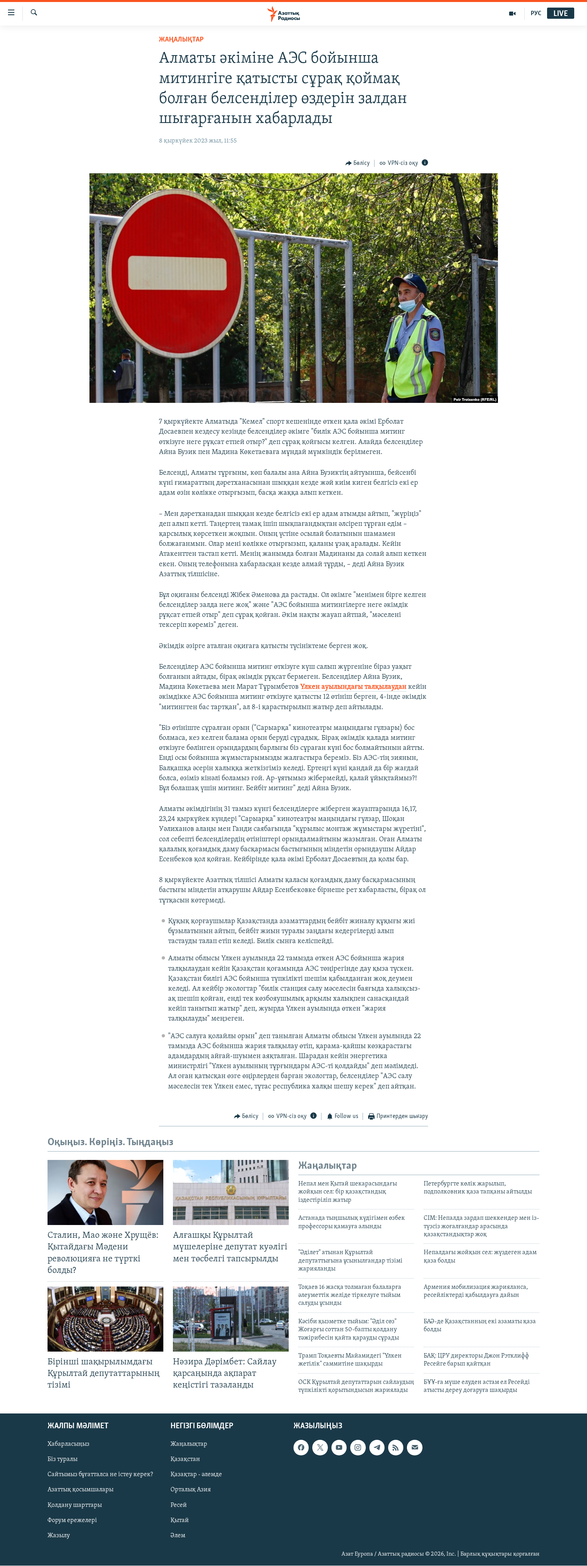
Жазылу (59, 1535)
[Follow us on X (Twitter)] (319, 1447)
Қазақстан (185, 1460)
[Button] (357, 163)
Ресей (179, 1505)
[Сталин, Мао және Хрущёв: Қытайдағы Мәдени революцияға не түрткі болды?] (105, 1192)
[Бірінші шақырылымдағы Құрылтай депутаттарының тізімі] (105, 1319)
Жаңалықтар (189, 1444)
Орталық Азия (191, 1490)
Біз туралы (62, 1460)
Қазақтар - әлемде (196, 1475)
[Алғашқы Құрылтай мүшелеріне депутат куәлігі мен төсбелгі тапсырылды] (231, 1192)
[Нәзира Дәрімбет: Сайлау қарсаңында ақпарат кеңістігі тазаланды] (231, 1319)
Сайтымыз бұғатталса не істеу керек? (100, 1475)
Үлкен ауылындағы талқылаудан (353, 687)
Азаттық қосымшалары (80, 1490)
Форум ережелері (72, 1520)
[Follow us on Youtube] (339, 1447)
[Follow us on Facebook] (301, 1447)
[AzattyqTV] (512, 14)
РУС (536, 13)
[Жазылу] (414, 1447)
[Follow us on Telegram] (377, 1447)
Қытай (180, 1520)
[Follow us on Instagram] (357, 1447)
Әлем (178, 1535)
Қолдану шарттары (75, 1505)
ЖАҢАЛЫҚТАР (181, 40)
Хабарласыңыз (68, 1444)
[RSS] (395, 1447)
